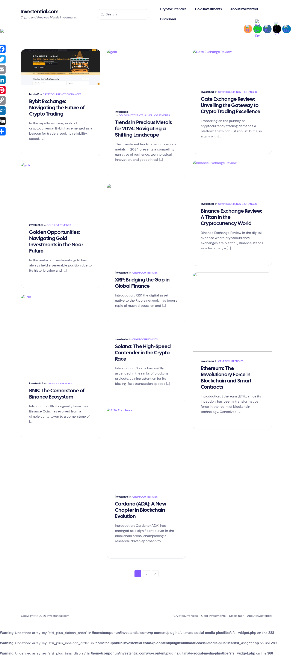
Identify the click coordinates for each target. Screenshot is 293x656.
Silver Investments (157, 115)
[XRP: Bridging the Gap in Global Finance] (146, 223)
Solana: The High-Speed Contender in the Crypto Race (143, 353)
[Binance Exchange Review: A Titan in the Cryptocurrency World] (232, 177)
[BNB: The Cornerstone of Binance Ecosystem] (60, 334)
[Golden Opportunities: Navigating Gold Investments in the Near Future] (60, 189)
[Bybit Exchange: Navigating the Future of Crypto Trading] (60, 67)
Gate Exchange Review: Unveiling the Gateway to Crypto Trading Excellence (230, 105)
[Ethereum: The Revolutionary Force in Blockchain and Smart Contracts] (232, 312)
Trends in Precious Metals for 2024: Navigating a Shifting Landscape (143, 129)
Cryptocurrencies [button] (173, 9)
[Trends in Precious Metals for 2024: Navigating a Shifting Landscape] (146, 75)
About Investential (259, 616)
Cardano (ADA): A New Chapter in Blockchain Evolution (140, 510)
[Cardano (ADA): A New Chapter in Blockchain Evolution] (146, 447)
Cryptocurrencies (145, 272)
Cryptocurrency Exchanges (62, 94)
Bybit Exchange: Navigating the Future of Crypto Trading (57, 108)
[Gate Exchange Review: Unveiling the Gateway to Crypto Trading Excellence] (232, 65)
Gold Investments (208, 9)
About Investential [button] (244, 9)
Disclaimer (168, 19)
